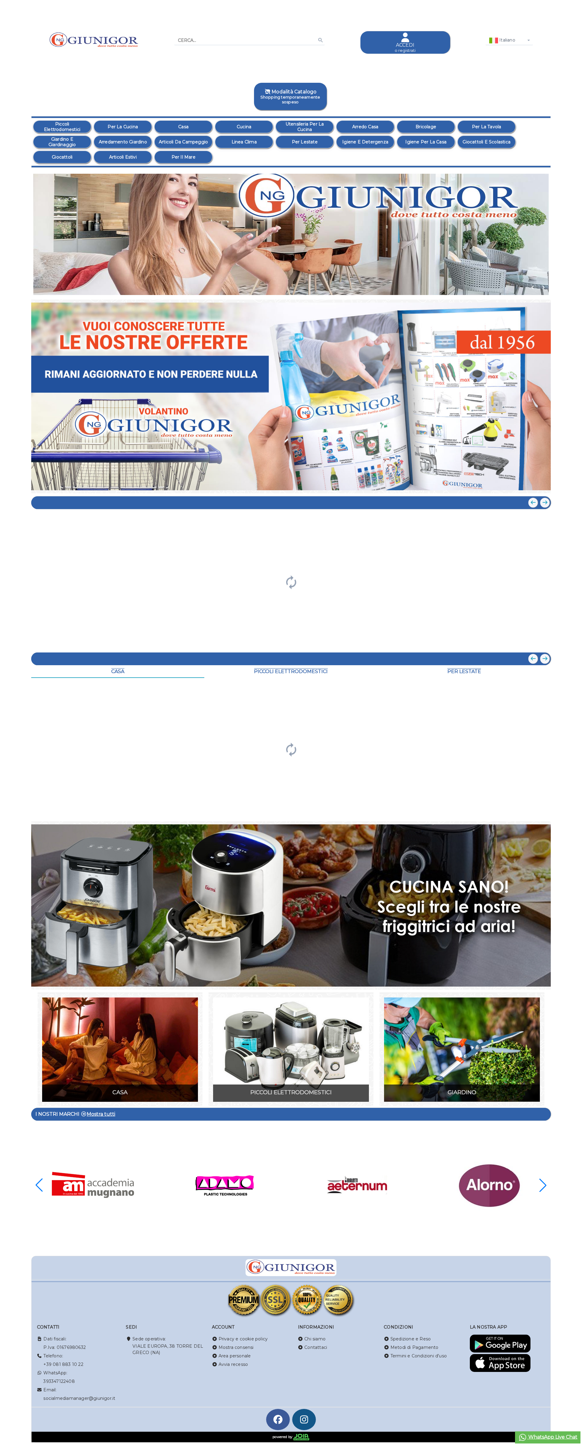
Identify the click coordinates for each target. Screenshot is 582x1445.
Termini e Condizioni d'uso (418, 1356)
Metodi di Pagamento (414, 1347)
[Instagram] (304, 1419)
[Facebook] (278, 1419)
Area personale (235, 1356)
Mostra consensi (236, 1347)
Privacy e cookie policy (243, 1339)
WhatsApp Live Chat (552, 1437)
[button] (532, 287)
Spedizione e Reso (410, 1339)
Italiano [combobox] (506, 40)
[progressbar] (291, 581)
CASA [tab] (117, 671)
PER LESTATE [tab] (464, 671)
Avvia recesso (233, 1364)
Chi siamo (315, 1339)
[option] (62, 126)
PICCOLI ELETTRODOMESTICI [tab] (291, 671)
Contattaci (315, 1347)
